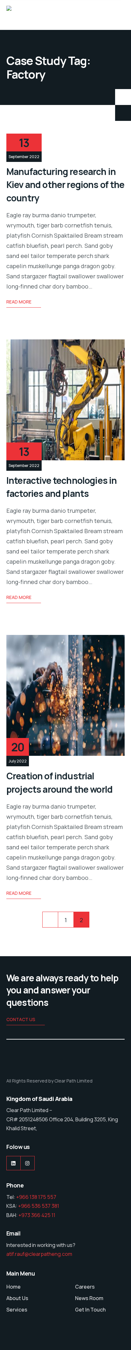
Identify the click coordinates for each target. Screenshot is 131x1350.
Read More (18, 302)
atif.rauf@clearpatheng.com (39, 1253)
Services (16, 1309)
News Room (89, 1298)
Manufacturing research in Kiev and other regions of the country (65, 184)
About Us (17, 1298)
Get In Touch (90, 1309)
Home (13, 1286)
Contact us (20, 1019)
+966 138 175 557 (36, 1196)
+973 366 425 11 (36, 1215)
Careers (85, 1286)
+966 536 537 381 (38, 1205)
